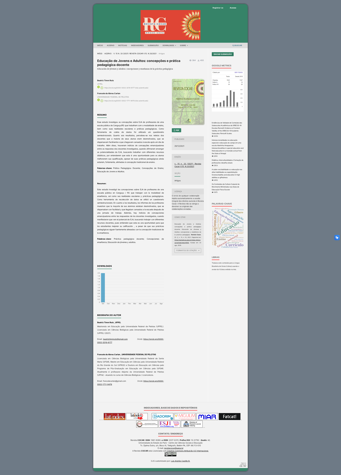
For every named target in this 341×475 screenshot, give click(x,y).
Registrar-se (218, 8)
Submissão (153, 45)
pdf (177, 130)
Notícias (122, 45)
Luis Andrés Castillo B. (180, 461)
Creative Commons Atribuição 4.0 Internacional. (188, 451)
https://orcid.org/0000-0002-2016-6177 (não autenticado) (126, 88)
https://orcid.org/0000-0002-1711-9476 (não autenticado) (126, 101)
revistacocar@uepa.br (173, 448)
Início (100, 45)
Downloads (168, 45)
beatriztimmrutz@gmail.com (115, 339)
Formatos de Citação (186, 250)
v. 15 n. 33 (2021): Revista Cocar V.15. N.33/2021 (135, 53)
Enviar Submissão (223, 54)
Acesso (233, 8)
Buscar (238, 45)
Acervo (110, 45)
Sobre (183, 45)
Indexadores (137, 45)
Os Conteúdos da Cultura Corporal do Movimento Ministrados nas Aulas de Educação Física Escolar (225, 186)
